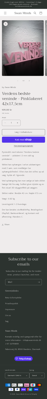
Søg (6, 321)
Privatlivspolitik (11, 304)
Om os (8, 315)
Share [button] (7, 225)
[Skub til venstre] (18, 81)
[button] (5, 13)
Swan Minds (20, 394)
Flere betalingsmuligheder (23, 146)
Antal (4, 117)
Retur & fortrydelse (13, 298)
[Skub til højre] (29, 81)
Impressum (10, 309)
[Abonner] (39, 282)
